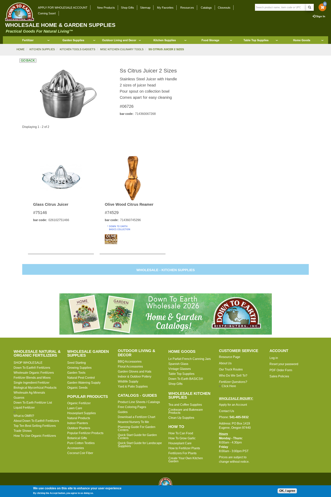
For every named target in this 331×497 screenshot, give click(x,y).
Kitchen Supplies (164, 40)
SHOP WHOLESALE (28, 362)
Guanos (19, 397)
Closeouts (224, 7)
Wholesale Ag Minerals (29, 392)
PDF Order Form (281, 370)
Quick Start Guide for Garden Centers (137, 436)
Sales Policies (279, 376)
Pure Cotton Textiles (81, 443)
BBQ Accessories (130, 361)
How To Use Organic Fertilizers (35, 435)
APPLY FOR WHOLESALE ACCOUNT (62, 7)
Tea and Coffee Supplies (185, 404)
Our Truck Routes (231, 369)
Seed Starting (76, 362)
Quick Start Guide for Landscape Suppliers (140, 444)
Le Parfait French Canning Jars (189, 358)
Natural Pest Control (81, 377)
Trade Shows (23, 430)
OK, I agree (287, 490)
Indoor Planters (77, 423)
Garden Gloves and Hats (134, 371)
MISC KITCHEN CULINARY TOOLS (121, 49)
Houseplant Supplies (81, 413)
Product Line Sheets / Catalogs (139, 402)
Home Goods (301, 40)
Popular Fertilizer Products (85, 433)
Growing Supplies (79, 367)
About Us (225, 363)
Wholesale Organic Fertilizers (34, 372)
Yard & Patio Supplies (133, 386)
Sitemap (145, 7)
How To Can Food (180, 433)
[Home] (18, 11)
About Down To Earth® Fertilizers (36, 420)
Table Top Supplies (256, 40)
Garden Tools (76, 372)
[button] (68, 94)
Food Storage (210, 40)
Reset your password (284, 364)
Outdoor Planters (78, 428)
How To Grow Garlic (182, 438)
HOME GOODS (181, 351)
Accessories (75, 448)
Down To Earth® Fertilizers (32, 367)
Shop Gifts (127, 7)
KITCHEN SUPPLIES (42, 49)
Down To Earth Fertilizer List (33, 402)
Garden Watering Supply (84, 382)
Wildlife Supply (128, 381)
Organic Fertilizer (79, 403)
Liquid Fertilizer (24, 407)
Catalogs (206, 7)
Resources (187, 7)
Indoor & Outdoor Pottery (134, 376)
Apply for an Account (233, 404)
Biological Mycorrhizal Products (35, 387)
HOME (20, 49)
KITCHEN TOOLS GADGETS (77, 49)
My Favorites (165, 7)
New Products (106, 7)
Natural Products (78, 418)
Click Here (229, 386)
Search (310, 7)
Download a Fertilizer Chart (136, 417)
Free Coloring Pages (132, 407)
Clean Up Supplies (181, 417)
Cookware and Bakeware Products (185, 411)
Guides (123, 412)
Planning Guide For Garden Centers (136, 428)
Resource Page (229, 357)
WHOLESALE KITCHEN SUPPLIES (189, 395)
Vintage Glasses (179, 368)
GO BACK (28, 60)
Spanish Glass (178, 363)
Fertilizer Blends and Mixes (32, 377)
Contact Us (226, 411)
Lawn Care (74, 408)
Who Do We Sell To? (233, 375)
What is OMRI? (24, 415)
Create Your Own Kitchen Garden (185, 460)
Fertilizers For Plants (182, 453)
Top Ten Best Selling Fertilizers (35, 425)
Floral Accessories (130, 366)
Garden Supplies (73, 40)
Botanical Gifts (77, 438)
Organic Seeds (77, 387)
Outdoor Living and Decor (119, 40)
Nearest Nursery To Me (133, 422)
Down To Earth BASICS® (185, 378)
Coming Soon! (47, 13)
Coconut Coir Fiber (80, 453)
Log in (274, 358)
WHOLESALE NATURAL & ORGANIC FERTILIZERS (37, 353)
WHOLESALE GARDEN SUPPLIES (88, 353)
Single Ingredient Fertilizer (31, 382)
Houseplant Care (180, 443)
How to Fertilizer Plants (184, 448)
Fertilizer (28, 40)
